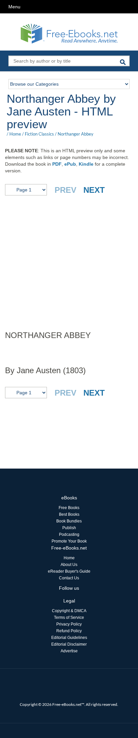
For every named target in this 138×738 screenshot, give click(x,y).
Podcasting (69, 534)
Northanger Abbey (75, 134)
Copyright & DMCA (69, 610)
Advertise (69, 651)
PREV (65, 189)
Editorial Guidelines (69, 637)
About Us (69, 564)
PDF (57, 164)
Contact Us (69, 578)
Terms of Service (69, 617)
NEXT (94, 189)
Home (15, 134)
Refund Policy (69, 631)
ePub (70, 164)
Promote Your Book (69, 541)
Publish (69, 527)
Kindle (86, 164)
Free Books (69, 507)
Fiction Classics (39, 134)
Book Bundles (69, 521)
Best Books (69, 514)
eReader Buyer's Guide (69, 571)
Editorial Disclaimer (69, 644)
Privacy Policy (69, 624)
